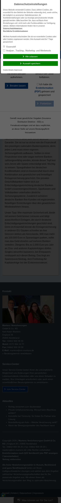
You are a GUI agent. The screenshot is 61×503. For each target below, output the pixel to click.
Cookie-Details (8, 70)
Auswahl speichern (31, 63)
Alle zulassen (31, 56)
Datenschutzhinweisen (12, 28)
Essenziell (11, 46)
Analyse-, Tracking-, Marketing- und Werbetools (28, 50)
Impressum (18, 70)
